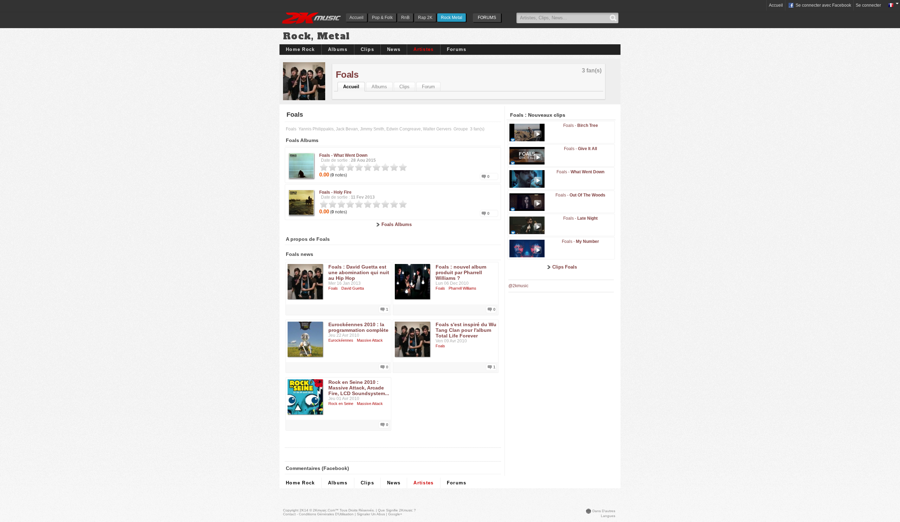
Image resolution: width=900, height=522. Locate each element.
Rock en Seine (340, 403)
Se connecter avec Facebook (823, 5)
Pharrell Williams (462, 288)
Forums (457, 49)
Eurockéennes (340, 340)
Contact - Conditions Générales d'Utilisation (318, 514)
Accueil (356, 17)
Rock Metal (451, 17)
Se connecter (868, 5)
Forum (428, 86)
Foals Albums (396, 224)
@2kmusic (518, 285)
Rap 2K (425, 17)
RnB (405, 17)
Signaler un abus (371, 514)
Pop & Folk (382, 17)
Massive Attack (370, 340)
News (393, 49)
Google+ (395, 514)
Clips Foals (564, 267)
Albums (338, 49)
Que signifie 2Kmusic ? (397, 510)
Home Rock (300, 49)
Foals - (343, 155)
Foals (347, 74)
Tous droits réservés (357, 510)
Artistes (423, 49)
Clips (367, 49)
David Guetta (352, 288)
